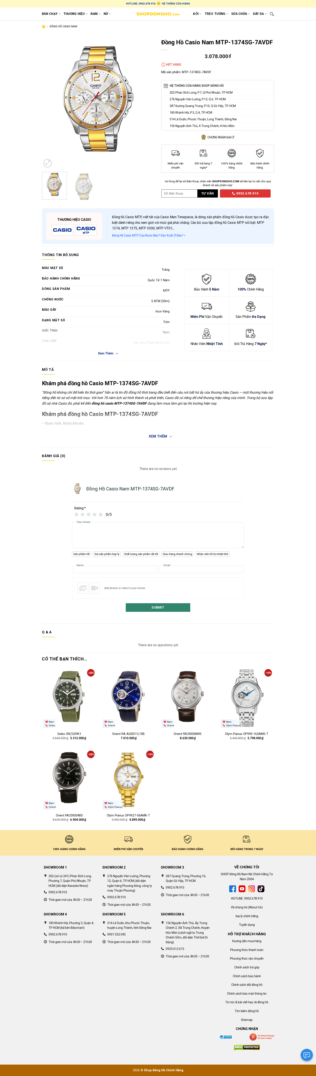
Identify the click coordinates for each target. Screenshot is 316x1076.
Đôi (196, 14)
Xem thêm (158, 436)
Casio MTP (133, 217)
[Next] (147, 102)
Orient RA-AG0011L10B (128, 734)
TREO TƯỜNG (215, 14)
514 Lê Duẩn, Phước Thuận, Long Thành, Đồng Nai (203, 119)
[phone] (218, 193)
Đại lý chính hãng (247, 916)
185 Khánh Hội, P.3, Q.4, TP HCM (191, 112)
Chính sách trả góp (246, 967)
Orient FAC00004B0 (69, 815)
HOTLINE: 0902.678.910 (140, 3)
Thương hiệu (74, 14)
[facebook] (232, 888)
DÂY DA (258, 14)
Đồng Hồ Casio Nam (63, 26)
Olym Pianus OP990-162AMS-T (246, 734)
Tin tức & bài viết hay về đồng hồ (246, 1002)
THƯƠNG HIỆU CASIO (74, 220)
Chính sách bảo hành (247, 976)
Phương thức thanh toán (246, 950)
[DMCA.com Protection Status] (247, 1047)
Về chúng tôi (239, 907)
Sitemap (247, 1020)
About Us (255, 907)
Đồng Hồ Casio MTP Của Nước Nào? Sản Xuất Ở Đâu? (148, 235)
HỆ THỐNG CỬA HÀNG (176, 3)
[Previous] (50, 102)
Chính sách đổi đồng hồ (246, 984)
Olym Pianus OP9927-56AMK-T (128, 815)
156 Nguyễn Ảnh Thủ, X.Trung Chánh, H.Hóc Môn (202, 126)
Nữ (106, 14)
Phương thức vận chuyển (247, 958)
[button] (47, 163)
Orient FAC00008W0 (187, 734)
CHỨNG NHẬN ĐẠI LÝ (221, 137)
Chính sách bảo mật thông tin (247, 993)
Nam (94, 14)
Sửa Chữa (239, 14)
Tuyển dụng (247, 924)
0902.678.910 (246, 193)
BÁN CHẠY (49, 14)
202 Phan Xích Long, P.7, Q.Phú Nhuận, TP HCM (201, 92)
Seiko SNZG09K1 (69, 734)
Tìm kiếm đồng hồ (247, 1011)
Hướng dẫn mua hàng (246, 941)
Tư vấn (207, 193)
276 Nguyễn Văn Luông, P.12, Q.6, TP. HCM (198, 99)
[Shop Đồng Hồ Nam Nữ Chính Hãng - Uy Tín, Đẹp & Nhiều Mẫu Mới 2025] (158, 14)
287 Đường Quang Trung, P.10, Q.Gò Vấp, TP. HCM (203, 106)
